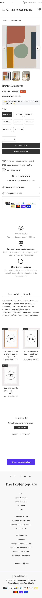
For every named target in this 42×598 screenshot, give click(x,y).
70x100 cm (19, 129)
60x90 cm (7, 129)
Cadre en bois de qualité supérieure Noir (31, 354)
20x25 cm (7, 114)
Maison (4, 20)
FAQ (21, 510)
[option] (21, 47)
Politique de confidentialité (21, 544)
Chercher (21, 506)
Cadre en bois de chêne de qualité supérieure (11, 354)
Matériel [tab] (27, 294)
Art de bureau (21, 529)
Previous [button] (4, 47)
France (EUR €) (19, 576)
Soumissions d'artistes (21, 521)
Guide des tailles (21, 502)
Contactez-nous (21, 498)
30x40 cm (29, 114)
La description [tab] (14, 294)
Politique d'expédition (21, 551)
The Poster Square (19, 580)
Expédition (21, 540)
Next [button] (38, 47)
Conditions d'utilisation (21, 555)
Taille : (4, 109)
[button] (7, 96)
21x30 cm (18, 114)
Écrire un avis (21, 427)
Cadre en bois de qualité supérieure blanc (11, 390)
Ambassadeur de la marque (21, 525)
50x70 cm (29, 122)
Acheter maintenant (21, 151)
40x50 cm (7, 122)
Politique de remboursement (21, 548)
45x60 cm (18, 122)
